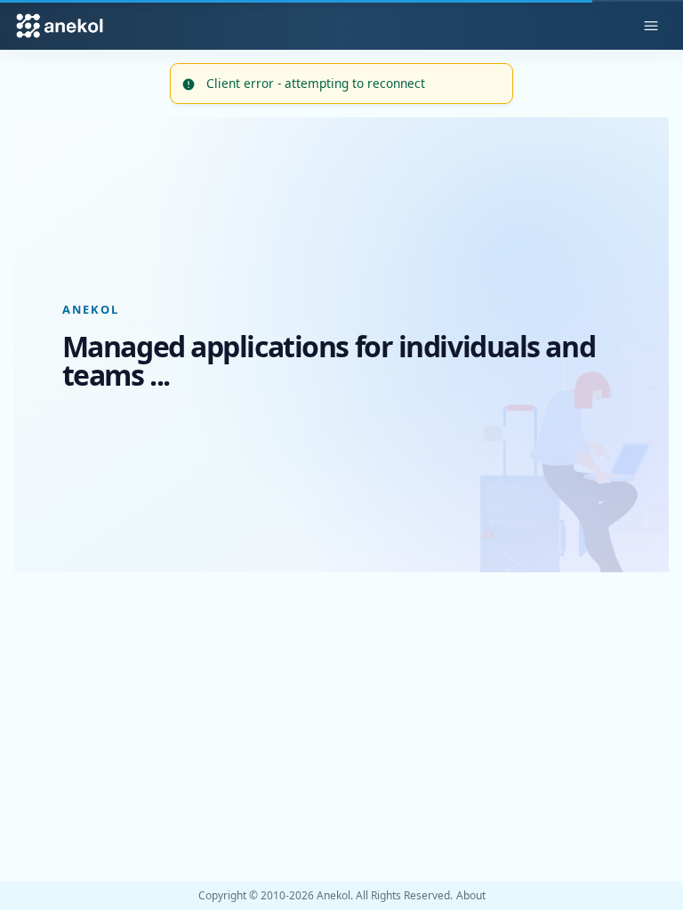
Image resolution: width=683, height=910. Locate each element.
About (471, 896)
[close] (663, 25)
